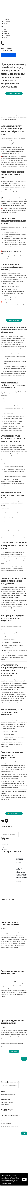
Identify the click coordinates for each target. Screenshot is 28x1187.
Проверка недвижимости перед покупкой (12, 972)
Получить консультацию (8, 55)
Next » (7, 1047)
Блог (5, 16)
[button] (14, 27)
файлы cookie (12, 1175)
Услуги (5, 18)
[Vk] (2, 821)
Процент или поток (22, 887)
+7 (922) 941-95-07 (7, 50)
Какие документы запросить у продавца (11, 923)
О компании (7, 21)
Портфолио (6, 19)
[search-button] (16, 834)
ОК (24, 1179)
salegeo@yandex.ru (7, 1109)
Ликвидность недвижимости (19, 858)
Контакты (6, 23)
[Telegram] (6, 821)
